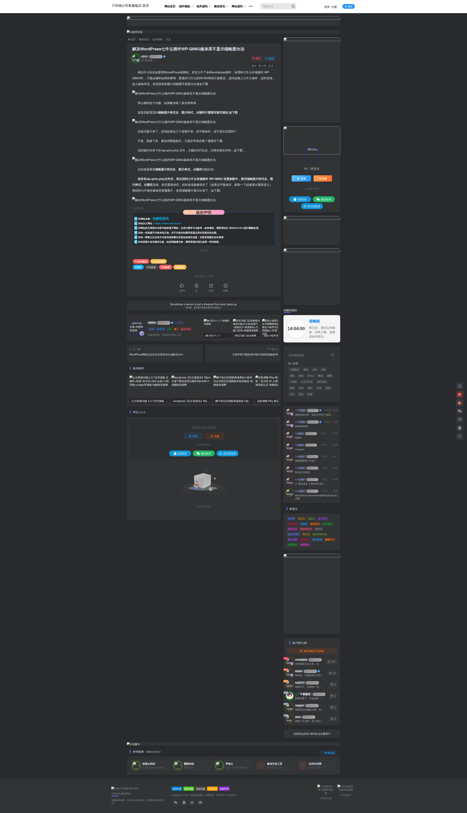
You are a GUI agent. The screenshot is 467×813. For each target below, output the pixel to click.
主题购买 (294, 369)
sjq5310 (306, 682)
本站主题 (200, 788)
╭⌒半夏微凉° (309, 694)
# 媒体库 (180, 267)
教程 (305, 369)
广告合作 (212, 788)
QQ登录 (182, 453)
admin (151, 56)
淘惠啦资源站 (197, 794)
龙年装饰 (292, 523)
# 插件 (138, 267)
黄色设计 (305, 539)
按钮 (301, 375)
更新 (323, 369)
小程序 (293, 381)
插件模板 (184, 6)
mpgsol (306, 705)
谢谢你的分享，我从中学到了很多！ (314, 414)
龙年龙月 (322, 518)
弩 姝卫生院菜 (302, 472)
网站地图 (188, 788)
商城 (292, 388)
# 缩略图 (165, 267)
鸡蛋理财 (292, 544)
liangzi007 (306, 456)
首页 (133, 39)
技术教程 (157, 39)
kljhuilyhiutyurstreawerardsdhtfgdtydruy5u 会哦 (316, 497)
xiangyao (299, 449)
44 (153, 328)
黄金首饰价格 (320, 534)
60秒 (301, 388)
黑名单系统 (294, 534)
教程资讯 (219, 6)
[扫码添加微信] (459, 411)
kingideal (305, 433)
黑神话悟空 (306, 529)
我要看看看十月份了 (305, 460)
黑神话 (318, 529)
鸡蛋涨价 (305, 544)
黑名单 (306, 534)
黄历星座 (317, 539)
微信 (320, 375)
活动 (301, 394)
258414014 (238, 228)
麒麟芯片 (330, 539)
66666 (298, 437)
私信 (271, 58)
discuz (311, 375)
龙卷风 (303, 523)
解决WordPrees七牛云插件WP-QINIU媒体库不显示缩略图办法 (188, 49)
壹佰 (328, 388)
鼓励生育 (292, 529)
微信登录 (206, 453)
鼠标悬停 (315, 523)
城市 (310, 388)
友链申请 (177, 788)
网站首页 (170, 6)
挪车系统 (322, 381)
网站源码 (237, 6)
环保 (319, 388)
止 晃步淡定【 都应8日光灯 (309, 483)
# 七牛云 (151, 267)
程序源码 (202, 6)
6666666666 (301, 426)
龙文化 (301, 518)
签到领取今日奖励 (313, 651)
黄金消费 (292, 539)
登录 (327, 7)
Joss (304, 716)
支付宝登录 (229, 453)
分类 (314, 369)
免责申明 (224, 788)
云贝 (292, 394)
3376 (162, 328)
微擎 (329, 375)
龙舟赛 (291, 518)
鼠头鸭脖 (327, 523)
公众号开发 (307, 381)
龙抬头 (311, 518)
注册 (334, 7)
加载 (292, 375)
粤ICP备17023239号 (226, 794)
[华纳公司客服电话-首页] (125, 788)
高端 (310, 394)
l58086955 (306, 410)
